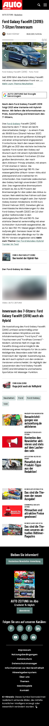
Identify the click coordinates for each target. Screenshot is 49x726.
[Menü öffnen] (45, 5)
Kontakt (24, 690)
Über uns (24, 676)
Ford (20, 398)
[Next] (43, 55)
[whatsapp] (24, 637)
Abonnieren (24, 610)
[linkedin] (38, 628)
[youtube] (15, 637)
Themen (24, 681)
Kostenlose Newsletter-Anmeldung (24, 561)
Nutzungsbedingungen (25, 654)
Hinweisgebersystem (24, 672)
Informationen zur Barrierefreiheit (24, 667)
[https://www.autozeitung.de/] (12, 5)
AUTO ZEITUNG (7, 14)
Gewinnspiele (24, 685)
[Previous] (5, 55)
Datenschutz (24, 659)
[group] (24, 64)
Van (6, 403)
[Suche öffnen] (39, 5)
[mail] (33, 637)
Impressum (24, 650)
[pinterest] (11, 628)
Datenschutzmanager (24, 663)
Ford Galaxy (13, 123)
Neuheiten (18, 14)
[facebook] (29, 628)
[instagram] (20, 628)
